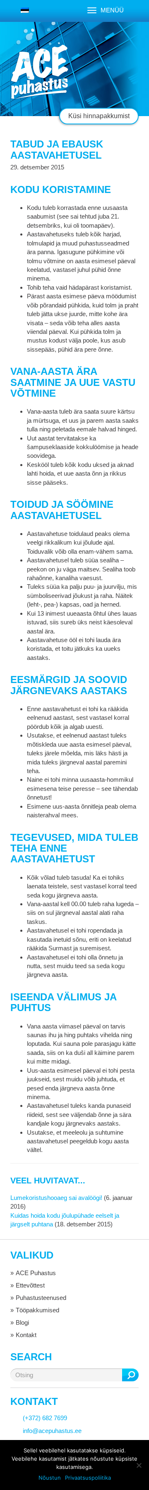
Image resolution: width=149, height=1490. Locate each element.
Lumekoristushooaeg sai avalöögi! (56, 1197)
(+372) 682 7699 (45, 1417)
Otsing (130, 1375)
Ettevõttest (30, 1285)
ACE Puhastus (36, 1272)
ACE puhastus (39, 72)
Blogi (22, 1322)
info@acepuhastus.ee (52, 1430)
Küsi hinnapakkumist (99, 115)
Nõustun (49, 1477)
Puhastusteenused (41, 1297)
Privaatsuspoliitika (88, 1477)
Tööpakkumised (37, 1310)
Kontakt (26, 1334)
